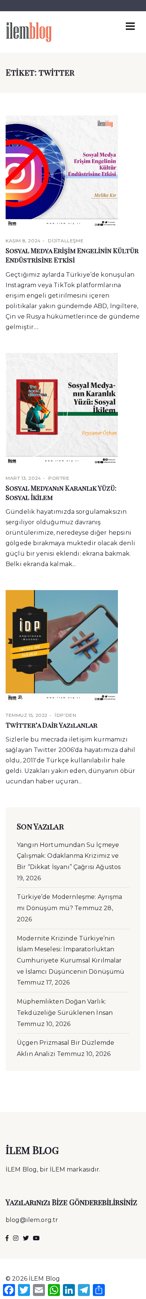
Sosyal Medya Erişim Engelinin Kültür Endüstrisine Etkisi (72, 255)
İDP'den (65, 715)
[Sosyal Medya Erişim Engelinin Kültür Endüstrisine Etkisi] (73, 172)
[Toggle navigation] (130, 26)
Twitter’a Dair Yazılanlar (51, 725)
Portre (59, 478)
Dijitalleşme (65, 240)
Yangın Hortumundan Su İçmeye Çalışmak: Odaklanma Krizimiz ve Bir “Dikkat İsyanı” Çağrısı (68, 855)
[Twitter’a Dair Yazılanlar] (73, 646)
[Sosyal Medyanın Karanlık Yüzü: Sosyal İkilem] (73, 409)
